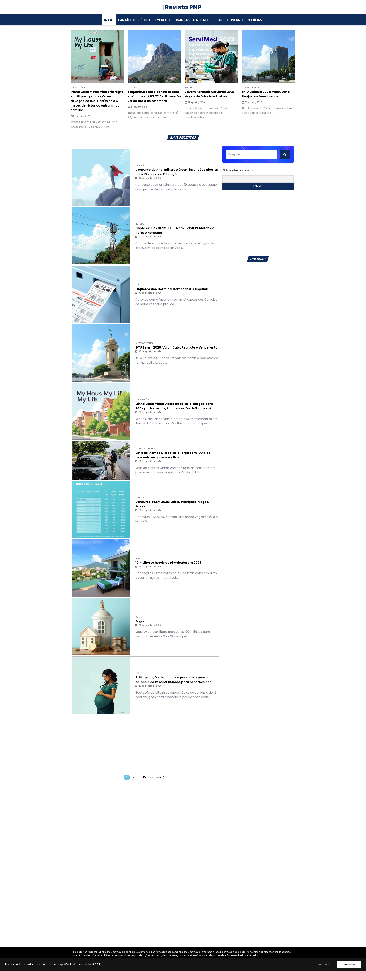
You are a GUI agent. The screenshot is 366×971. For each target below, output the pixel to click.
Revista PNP (183, 7)
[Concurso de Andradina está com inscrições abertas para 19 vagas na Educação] (101, 177)
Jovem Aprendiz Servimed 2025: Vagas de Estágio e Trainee (210, 94)
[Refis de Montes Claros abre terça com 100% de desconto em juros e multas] (101, 460)
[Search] (285, 154)
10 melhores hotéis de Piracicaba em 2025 (168, 562)
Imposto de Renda (251, 88)
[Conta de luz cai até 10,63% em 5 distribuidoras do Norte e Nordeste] (101, 235)
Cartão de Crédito (134, 20)
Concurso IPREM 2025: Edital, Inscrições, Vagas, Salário (172, 504)
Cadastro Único (79, 88)
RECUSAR (323, 964)
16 (144, 777)
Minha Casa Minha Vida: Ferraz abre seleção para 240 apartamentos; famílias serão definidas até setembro (174, 406)
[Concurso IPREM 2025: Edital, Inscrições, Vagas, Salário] (101, 509)
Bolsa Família (142, 400)
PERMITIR (349, 964)
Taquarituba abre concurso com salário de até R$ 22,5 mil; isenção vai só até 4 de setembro (154, 96)
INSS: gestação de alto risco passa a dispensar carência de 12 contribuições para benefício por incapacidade (173, 679)
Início (108, 20)
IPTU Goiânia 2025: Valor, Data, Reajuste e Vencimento (266, 94)
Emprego (162, 20)
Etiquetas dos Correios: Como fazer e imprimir (171, 289)
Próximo (155, 777)
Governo (235, 20)
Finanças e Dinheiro (191, 20)
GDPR (96, 964)
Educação (140, 165)
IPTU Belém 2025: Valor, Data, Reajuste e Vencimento (176, 347)
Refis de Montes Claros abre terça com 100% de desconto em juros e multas (172, 455)
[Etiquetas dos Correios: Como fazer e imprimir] (101, 294)
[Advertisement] (145, 744)
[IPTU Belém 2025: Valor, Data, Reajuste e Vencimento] (101, 353)
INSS (137, 673)
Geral (217, 20)
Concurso (133, 88)
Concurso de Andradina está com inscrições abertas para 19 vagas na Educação (176, 171)
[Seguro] (101, 626)
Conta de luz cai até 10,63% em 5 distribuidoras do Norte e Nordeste (174, 230)
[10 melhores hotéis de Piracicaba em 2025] (101, 568)
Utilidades (140, 285)
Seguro (141, 621)
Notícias (254, 20)
